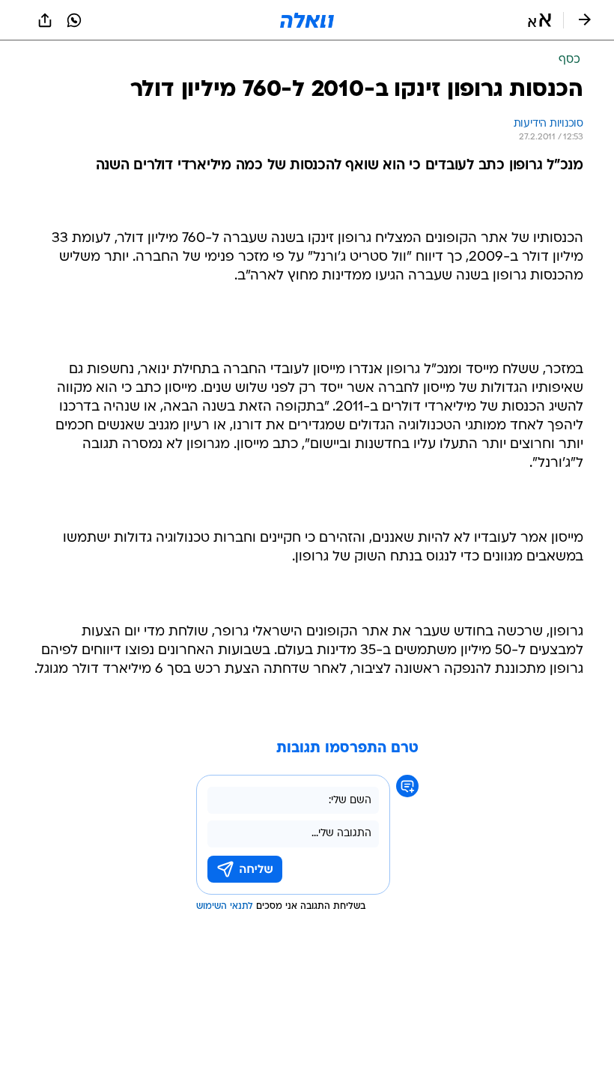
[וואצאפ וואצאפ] (74, 20)
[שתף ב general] (45, 20)
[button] (539, 20)
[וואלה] (307, 20)
